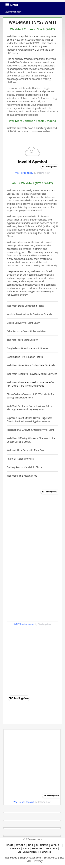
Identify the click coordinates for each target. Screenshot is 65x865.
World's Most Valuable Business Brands (29, 314)
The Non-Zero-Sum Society (22, 339)
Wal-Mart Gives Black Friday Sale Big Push (31, 365)
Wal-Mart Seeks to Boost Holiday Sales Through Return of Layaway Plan (29, 407)
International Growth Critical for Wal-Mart (30, 429)
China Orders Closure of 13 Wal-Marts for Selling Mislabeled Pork (30, 395)
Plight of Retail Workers (20, 458)
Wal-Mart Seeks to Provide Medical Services (32, 373)
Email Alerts (50, 857)
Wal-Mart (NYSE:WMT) (32, 22)
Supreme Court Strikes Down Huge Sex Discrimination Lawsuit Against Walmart (29, 419)
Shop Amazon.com (30, 857)
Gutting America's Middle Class (24, 467)
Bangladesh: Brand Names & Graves (27, 348)
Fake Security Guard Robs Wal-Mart (27, 331)
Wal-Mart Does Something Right (25, 305)
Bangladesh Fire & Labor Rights (25, 356)
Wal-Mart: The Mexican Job (22, 475)
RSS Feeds (11, 857)
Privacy (38, 860)
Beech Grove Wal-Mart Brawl (23, 322)
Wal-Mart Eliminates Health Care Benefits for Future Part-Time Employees (30, 384)
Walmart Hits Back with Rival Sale (26, 450)
